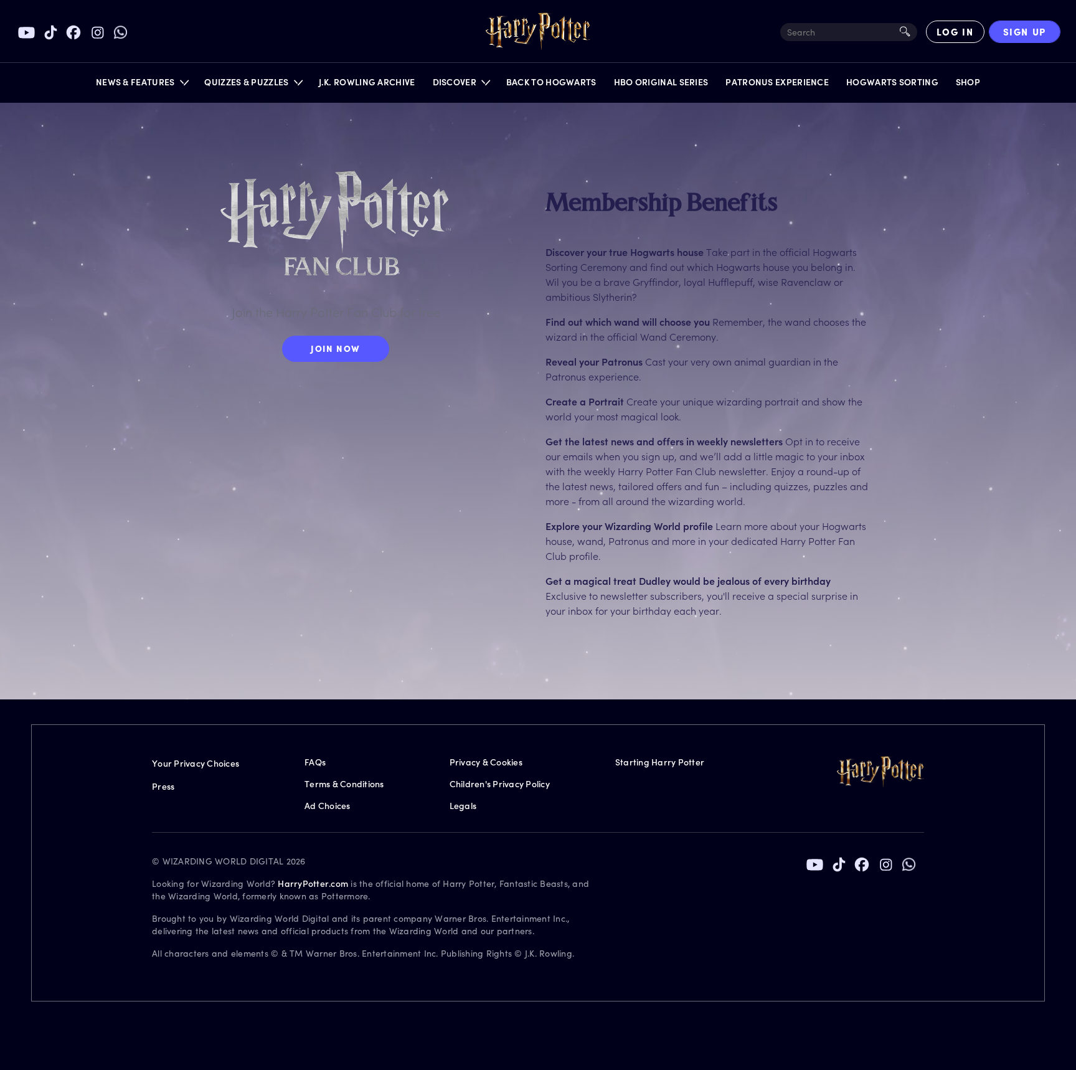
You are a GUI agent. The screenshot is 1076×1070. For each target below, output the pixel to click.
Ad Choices (327, 806)
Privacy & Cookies (486, 762)
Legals (463, 806)
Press (163, 786)
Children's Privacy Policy (500, 784)
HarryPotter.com (313, 883)
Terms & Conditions (344, 784)
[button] (142, 85)
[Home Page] (538, 31)
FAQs (315, 762)
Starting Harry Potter (659, 762)
